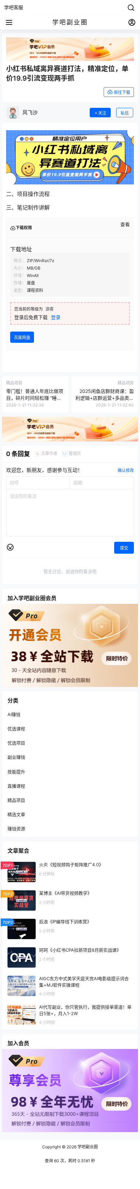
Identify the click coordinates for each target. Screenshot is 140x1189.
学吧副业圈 (87, 1146)
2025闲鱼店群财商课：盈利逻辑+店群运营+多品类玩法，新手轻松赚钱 (104, 397)
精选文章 (16, 814)
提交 (124, 548)
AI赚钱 (13, 714)
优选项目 (16, 743)
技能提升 (16, 771)
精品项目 (16, 800)
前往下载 (122, 92)
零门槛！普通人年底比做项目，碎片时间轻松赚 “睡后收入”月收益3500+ (34, 397)
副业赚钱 (16, 757)
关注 (102, 113)
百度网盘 (22, 337)
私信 (125, 113)
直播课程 (16, 786)
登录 (55, 317)
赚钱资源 (16, 828)
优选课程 (16, 728)
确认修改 (126, 470)
